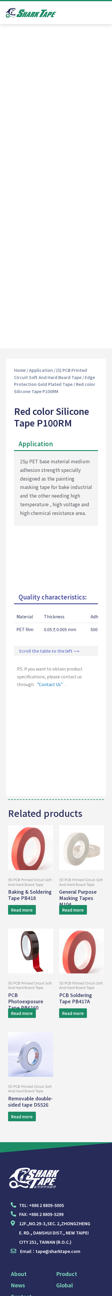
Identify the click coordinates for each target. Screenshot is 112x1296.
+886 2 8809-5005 (46, 1205)
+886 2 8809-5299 (46, 1214)
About (19, 1273)
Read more (22, 910)
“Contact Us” (50, 684)
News (18, 1285)
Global (64, 1285)
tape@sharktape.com (58, 1251)
